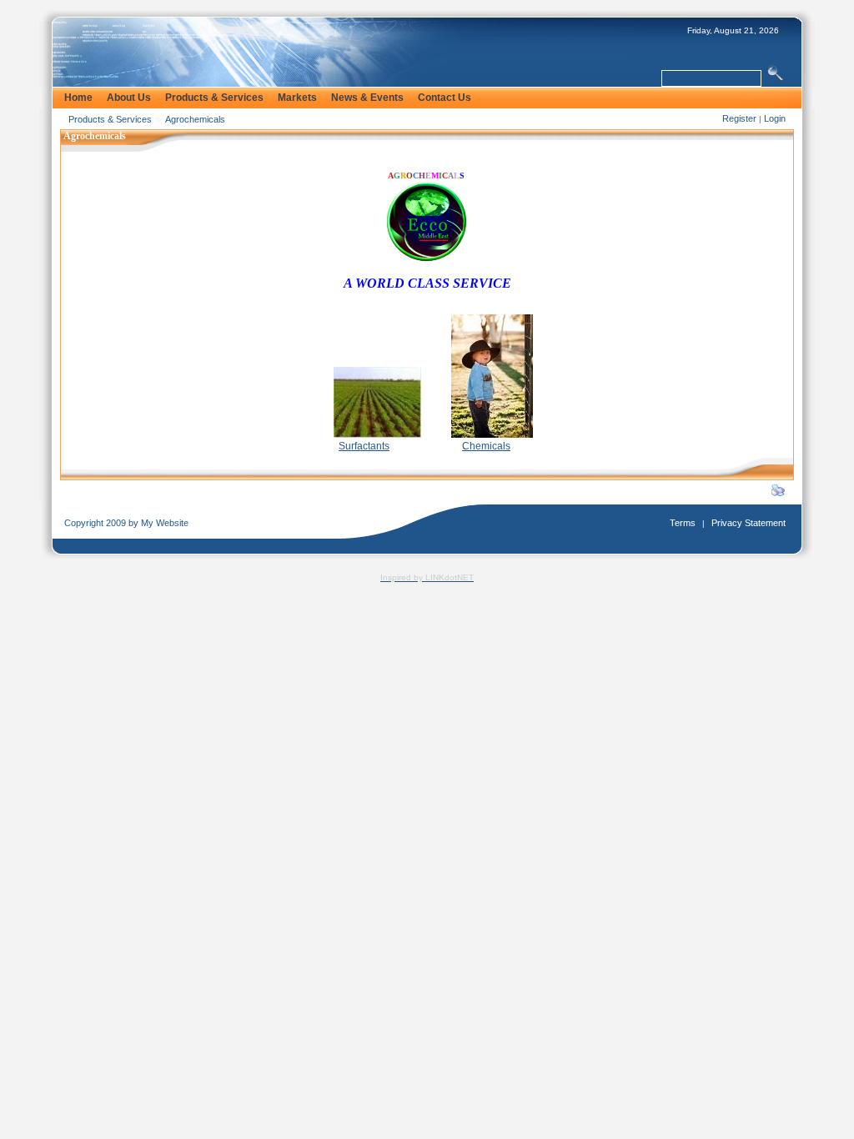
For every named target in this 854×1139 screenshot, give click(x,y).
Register (739, 118)
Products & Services (110, 119)
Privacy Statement (748, 523)
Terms (683, 523)
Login (775, 118)
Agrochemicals (195, 119)
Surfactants (364, 446)
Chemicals (486, 446)
